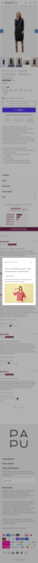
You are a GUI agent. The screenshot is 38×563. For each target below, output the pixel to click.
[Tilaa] (31, 276)
